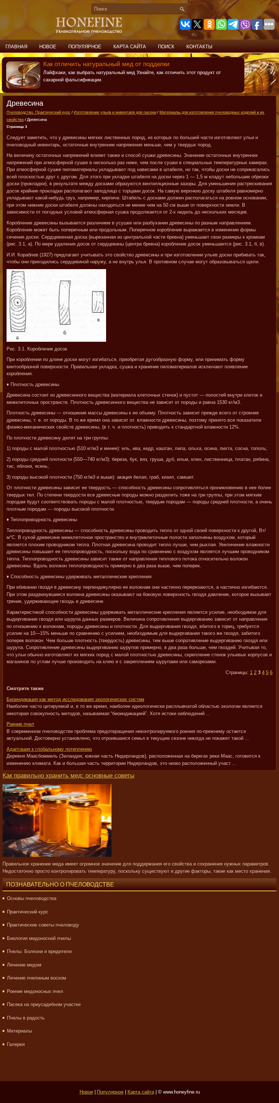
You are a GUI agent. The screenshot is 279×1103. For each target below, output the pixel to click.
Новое (47, 46)
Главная (16, 46)
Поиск (166, 46)
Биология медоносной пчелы (39, 938)
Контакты (199, 46)
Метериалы (19, 1031)
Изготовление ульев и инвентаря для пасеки (115, 112)
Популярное (84, 46)
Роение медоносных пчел (35, 991)
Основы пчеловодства (31, 898)
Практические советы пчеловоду (43, 925)
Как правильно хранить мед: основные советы (68, 775)
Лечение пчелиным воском (36, 978)
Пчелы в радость (26, 1018)
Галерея (16, 1044)
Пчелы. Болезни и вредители (39, 951)
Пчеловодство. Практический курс (38, 112)
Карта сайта (129, 46)
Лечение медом (24, 965)
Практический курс (27, 912)
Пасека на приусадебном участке (44, 1004)
